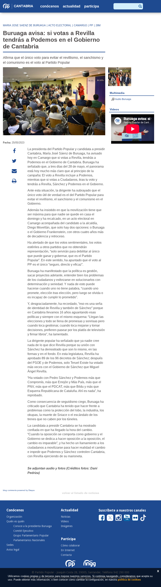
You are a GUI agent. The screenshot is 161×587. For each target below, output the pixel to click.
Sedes (10, 544)
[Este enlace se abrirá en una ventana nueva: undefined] (14, 151)
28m (98, 25)
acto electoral (59, 25)
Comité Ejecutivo (23, 530)
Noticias (65, 516)
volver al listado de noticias (80, 492)
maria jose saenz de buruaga (24, 25)
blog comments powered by (19, 490)
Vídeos (65, 521)
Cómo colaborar (70, 545)
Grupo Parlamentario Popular (31, 535)
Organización (14, 516)
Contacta (66, 554)
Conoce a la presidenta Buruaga (32, 526)
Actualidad (71, 6)
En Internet (68, 550)
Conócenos (49, 6)
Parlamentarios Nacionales (29, 540)
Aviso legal (12, 549)
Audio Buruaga (123, 99)
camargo (80, 25)
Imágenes (66, 526)
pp (91, 25)
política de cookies (129, 579)
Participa (91, 6)
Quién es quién (15, 521)
